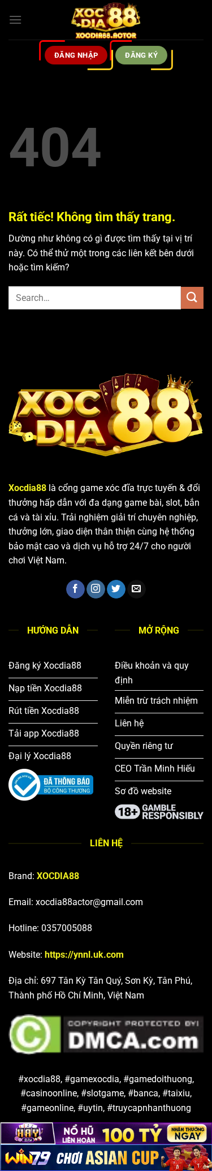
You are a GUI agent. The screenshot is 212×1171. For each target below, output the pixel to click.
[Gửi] (192, 298)
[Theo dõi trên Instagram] (95, 589)
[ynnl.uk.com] (106, 20)
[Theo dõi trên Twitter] (116, 589)
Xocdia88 (27, 488)
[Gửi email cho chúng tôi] (136, 589)
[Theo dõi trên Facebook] (75, 589)
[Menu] (15, 19)
